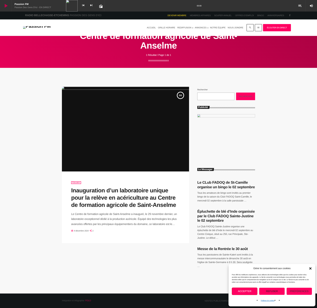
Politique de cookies (267, 301)
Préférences (299, 291)
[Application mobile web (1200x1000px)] (226, 116)
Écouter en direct (277, 28)
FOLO (88, 300)
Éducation (76, 183)
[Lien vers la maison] (37, 27)
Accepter (244, 291)
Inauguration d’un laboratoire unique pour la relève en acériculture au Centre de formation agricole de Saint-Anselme (123, 197)
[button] (310, 268)
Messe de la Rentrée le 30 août (222, 249)
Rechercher (202, 89)
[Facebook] (289, 15)
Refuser (272, 291)
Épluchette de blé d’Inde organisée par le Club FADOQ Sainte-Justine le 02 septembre (226, 216)
